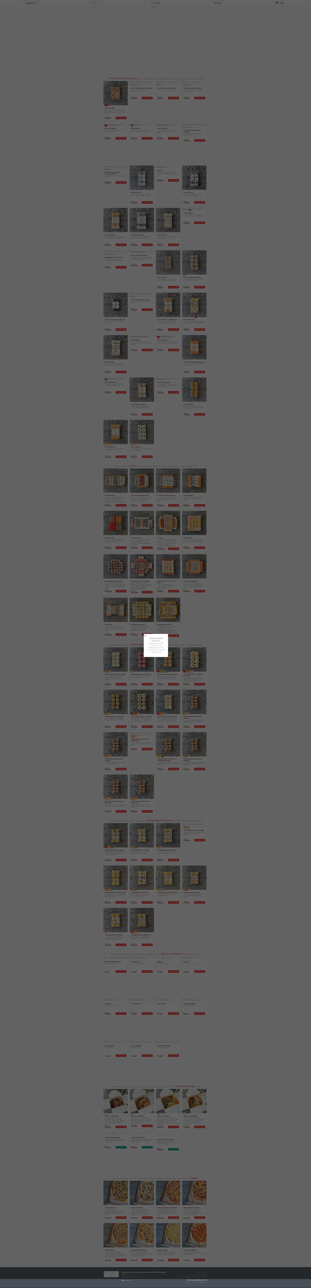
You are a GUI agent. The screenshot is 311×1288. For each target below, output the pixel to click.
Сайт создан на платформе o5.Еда (197, 1280)
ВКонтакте (126, 1280)
